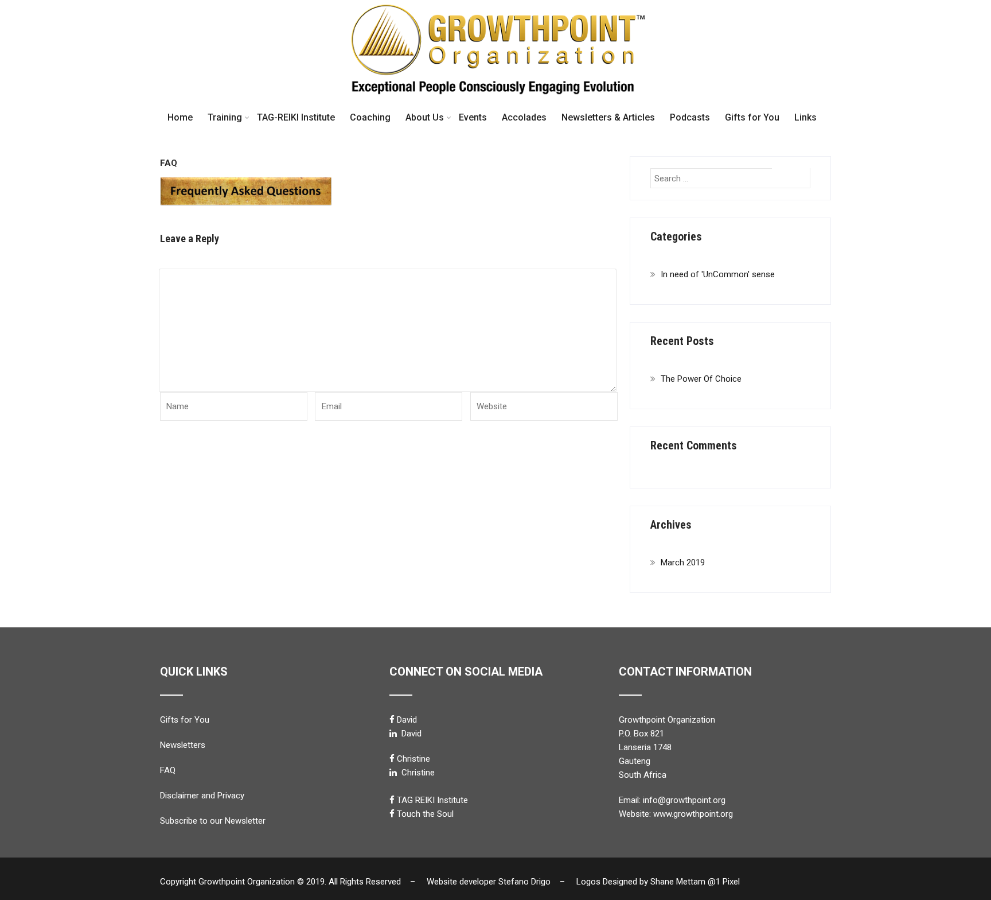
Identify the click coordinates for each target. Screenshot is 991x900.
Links (805, 117)
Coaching (370, 117)
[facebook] (392, 719)
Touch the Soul (425, 814)
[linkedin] (393, 733)
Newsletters (182, 745)
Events (473, 117)
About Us (424, 117)
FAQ (167, 770)
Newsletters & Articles (608, 117)
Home (180, 117)
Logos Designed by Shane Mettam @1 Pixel (661, 881)
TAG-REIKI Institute (296, 117)
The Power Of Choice (701, 379)
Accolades (524, 117)
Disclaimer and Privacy (202, 795)
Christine (413, 759)
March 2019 (683, 562)
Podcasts (690, 117)
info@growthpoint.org (684, 800)
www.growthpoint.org (693, 814)
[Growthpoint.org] (495, 5)
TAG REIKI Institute (432, 800)
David (407, 720)
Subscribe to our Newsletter (213, 821)
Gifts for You (752, 117)
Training (225, 117)
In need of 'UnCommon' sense (718, 274)
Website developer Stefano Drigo (489, 881)
